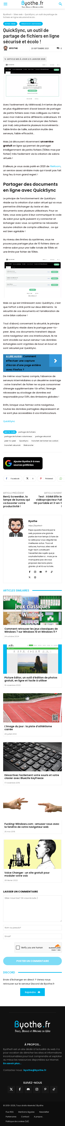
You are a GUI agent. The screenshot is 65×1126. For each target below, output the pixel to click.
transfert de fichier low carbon (45, 441)
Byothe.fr (7, 14)
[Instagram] (35, 571)
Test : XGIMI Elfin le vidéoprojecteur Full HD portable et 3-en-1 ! (48, 501)
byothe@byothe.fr (35, 1070)
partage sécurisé (43, 436)
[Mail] (40, 571)
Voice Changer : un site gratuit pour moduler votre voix (27, 874)
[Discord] (28, 1089)
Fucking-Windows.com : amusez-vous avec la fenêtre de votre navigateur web (31, 825)
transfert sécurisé (12, 445)
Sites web (18, 14)
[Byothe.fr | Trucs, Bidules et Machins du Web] (32, 4)
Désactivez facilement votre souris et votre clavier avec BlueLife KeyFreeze (31, 776)
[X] (29, 577)
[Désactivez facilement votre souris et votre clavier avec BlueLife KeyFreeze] (32, 756)
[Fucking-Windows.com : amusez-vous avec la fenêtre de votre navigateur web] (32, 805)
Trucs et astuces (31, 24)
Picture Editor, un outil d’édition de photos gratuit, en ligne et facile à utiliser (30, 679)
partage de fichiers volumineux (18, 436)
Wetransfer (28, 445)
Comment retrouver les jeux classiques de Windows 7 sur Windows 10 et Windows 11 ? (31, 630)
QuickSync (9, 421)
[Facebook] (29, 571)
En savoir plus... (12, 1063)
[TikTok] (51, 571)
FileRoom (55, 166)
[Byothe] (6, 48)
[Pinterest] (46, 571)
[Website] (35, 577)
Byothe (13, 48)
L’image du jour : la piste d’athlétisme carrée (28, 728)
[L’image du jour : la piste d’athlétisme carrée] (32, 707)
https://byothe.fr (35, 525)
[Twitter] (11, 1089)
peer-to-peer (10, 441)
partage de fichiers (27, 432)
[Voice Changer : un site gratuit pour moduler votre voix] (32, 854)
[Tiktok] (53, 1089)
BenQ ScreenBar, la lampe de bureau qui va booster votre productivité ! (16, 501)
